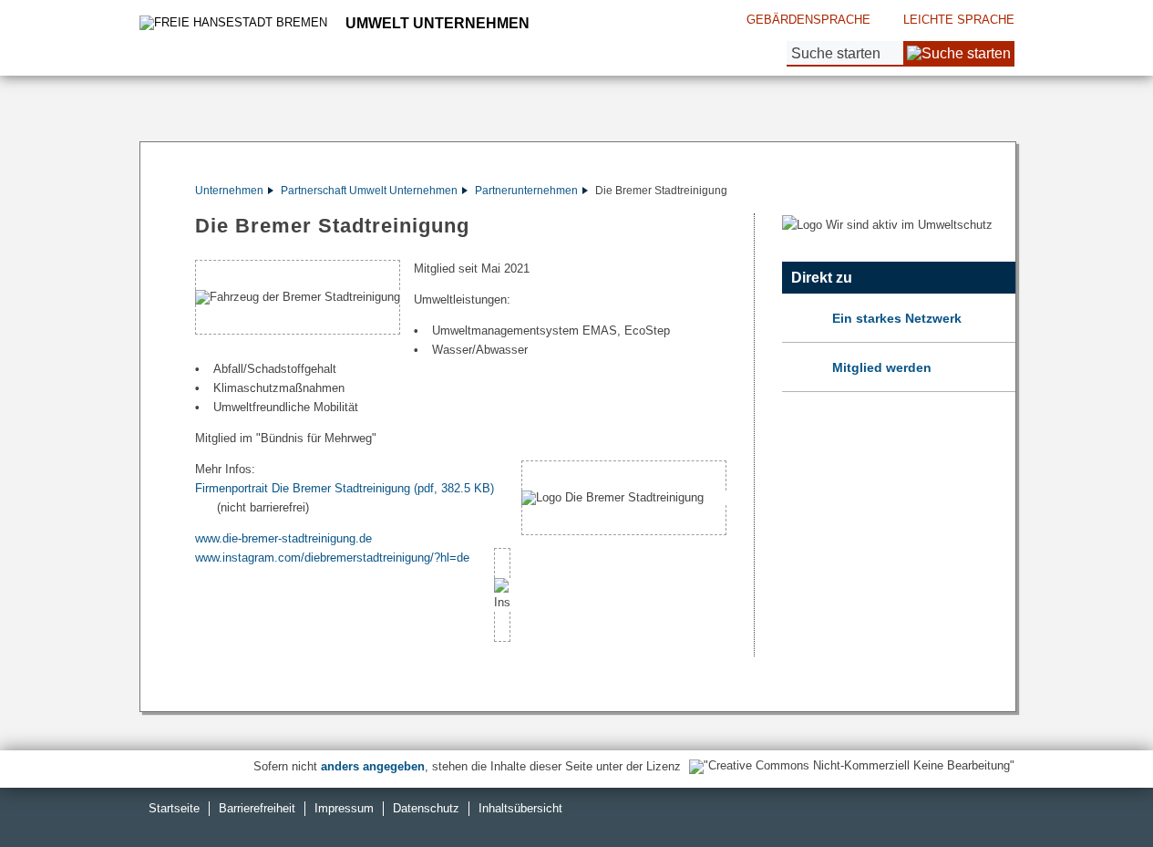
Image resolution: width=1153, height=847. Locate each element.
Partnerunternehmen (526, 190)
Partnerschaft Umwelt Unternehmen (369, 190)
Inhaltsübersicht (520, 808)
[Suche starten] (958, 54)
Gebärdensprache (808, 19)
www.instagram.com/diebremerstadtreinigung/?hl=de (332, 557)
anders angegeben (373, 766)
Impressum (344, 808)
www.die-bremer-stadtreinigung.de (283, 538)
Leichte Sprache (958, 19)
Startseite (174, 808)
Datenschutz (426, 808)
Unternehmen (229, 190)
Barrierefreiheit (257, 808)
